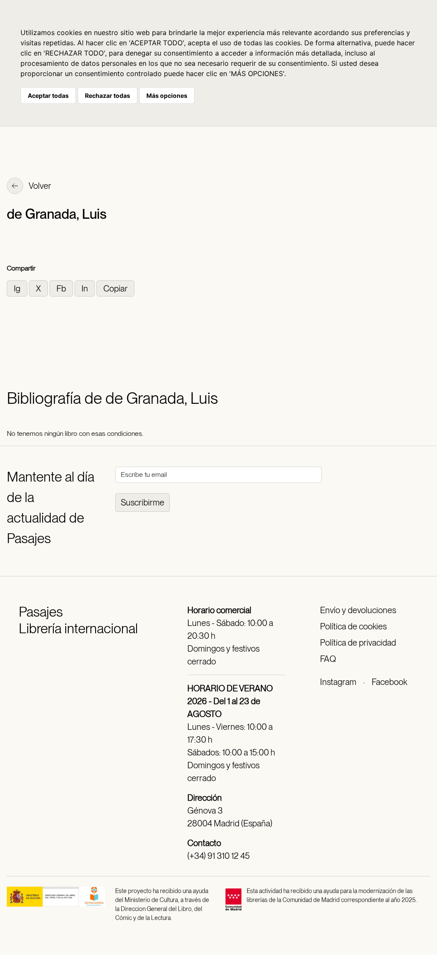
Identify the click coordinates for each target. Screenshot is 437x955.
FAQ (328, 659)
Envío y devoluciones (358, 610)
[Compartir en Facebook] (62, 288)
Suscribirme (142, 502)
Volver (39, 186)
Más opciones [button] (166, 95)
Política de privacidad (358, 643)
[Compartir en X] (39, 288)
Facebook (389, 682)
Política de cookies (353, 626)
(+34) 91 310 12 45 (218, 856)
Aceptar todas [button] (48, 95)
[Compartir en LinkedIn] (85, 288)
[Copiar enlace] (115, 288)
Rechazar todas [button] (107, 95)
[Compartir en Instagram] (18, 288)
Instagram (338, 682)
